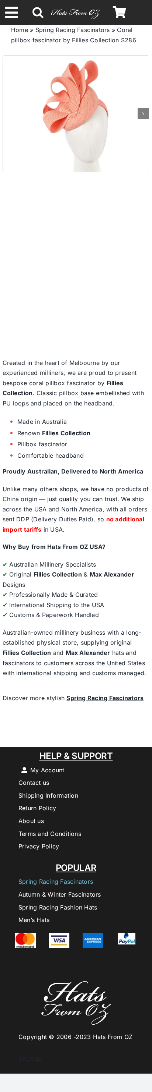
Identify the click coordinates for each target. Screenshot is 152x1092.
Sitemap (26, 1058)
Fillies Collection (66, 433)
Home (19, 29)
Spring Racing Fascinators (72, 29)
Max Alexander (112, 574)
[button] (38, 12)
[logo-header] (76, 8)
